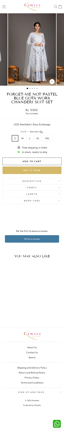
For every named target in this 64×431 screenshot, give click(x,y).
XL (37, 138)
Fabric (32, 187)
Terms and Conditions (32, 382)
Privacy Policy (32, 377)
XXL (47, 138)
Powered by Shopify (32, 405)
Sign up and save (31, 392)
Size (30, 132)
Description (32, 181)
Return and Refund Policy (32, 372)
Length (32, 194)
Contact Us (32, 352)
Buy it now (32, 170)
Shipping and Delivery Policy (32, 367)
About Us (32, 347)
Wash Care (32, 200)
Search (32, 357)
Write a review (32, 238)
